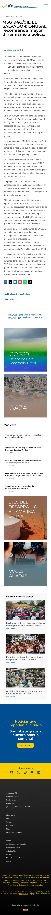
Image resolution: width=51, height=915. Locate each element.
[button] (5, 282)
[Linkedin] (39, 772)
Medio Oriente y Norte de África (18, 858)
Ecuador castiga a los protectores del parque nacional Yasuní (24, 658)
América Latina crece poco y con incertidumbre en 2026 (24, 692)
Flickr (8, 829)
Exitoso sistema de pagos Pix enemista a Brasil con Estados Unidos (23, 449)
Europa (9, 854)
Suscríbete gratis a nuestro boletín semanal (25, 735)
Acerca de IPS (11, 793)
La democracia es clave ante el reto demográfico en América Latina (25, 624)
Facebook (10, 825)
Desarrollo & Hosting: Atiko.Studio (25, 905)
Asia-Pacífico (11, 851)
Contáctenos (11, 800)
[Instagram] (25, 772)
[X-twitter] (18, 772)
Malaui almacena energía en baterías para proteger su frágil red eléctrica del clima (24, 474)
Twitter (9, 822)
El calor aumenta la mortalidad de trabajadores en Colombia (20, 487)
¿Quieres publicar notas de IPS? (18, 807)
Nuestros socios (12, 796)
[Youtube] (32, 772)
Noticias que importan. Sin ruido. (25, 723)
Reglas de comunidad (14, 832)
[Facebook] (12, 772)
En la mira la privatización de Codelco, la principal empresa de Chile (23, 461)
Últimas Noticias (23, 294)
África (8, 841)
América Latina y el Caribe (16, 844)
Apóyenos (10, 803)
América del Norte (13, 848)
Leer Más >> (9, 440)
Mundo (8, 861)
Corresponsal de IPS (13, 50)
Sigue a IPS (10, 815)
